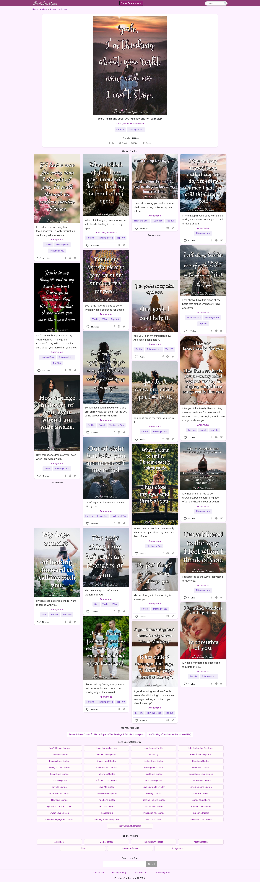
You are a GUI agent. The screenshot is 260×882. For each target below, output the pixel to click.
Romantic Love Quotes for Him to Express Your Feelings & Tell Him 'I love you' (106, 734)
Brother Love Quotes (153, 761)
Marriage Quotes (154, 793)
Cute (44, 614)
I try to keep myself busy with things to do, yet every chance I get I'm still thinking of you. (202, 219)
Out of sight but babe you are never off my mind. (105, 504)
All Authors (59, 842)
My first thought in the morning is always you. (152, 597)
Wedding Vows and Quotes (106, 819)
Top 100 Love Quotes (59, 748)
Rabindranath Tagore (153, 842)
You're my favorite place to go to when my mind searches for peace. (104, 307)
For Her (48, 244)
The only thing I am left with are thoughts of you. (102, 592)
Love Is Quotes (59, 787)
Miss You (67, 614)
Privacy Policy (119, 872)
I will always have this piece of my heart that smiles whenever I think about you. (201, 304)
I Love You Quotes (59, 754)
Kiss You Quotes (59, 780)
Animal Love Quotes (106, 754)
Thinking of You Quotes (154, 813)
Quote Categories (131, 4)
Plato (82, 848)
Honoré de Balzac (130, 848)
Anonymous (57, 239)
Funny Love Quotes (59, 774)
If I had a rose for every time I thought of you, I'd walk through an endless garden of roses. (55, 231)
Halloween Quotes (106, 774)
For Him (120, 129)
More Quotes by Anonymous (130, 123)
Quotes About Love (201, 800)
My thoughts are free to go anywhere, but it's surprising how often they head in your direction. (200, 497)
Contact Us (141, 872)
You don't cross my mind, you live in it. (154, 419)
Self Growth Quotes (153, 806)
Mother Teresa (106, 842)
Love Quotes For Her (153, 748)
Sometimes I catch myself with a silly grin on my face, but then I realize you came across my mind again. (106, 411)
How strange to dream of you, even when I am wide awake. (56, 456)
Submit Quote (163, 872)
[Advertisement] (154, 256)
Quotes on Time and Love (59, 806)
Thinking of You (136, 129)
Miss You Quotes (201, 793)
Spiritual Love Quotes (201, 806)
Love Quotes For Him (106, 748)
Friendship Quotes (200, 767)
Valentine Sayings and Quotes (59, 819)
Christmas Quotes (200, 761)
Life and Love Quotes (106, 780)
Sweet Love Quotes (59, 813)
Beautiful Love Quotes (200, 754)
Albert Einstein (201, 842)
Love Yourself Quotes (59, 793)
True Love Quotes (200, 813)
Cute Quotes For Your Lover (201, 748)
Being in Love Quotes (59, 761)
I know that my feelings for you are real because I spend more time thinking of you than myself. (104, 688)
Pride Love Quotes (106, 800)
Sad (96, 604)
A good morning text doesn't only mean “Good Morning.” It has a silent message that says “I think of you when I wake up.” (154, 697)
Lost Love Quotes (153, 780)
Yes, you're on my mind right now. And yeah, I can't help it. (152, 337)
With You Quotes (153, 819)
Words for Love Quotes (201, 819)
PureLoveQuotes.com (106, 232)
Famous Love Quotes (106, 767)
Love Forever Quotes (201, 780)
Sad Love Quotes (106, 806)
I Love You (157, 220)
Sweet (102, 425)
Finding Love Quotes (153, 767)
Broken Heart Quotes (106, 761)
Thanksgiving (106, 813)
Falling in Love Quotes (59, 767)
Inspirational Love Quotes (200, 774)
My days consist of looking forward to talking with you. (56, 602)
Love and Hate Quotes (106, 793)
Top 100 (121, 237)
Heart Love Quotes (153, 774)
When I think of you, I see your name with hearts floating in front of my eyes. (105, 224)
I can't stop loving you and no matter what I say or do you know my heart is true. (154, 207)
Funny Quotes (62, 244)
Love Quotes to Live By (153, 787)
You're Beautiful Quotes (130, 826)
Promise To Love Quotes (153, 800)
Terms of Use (97, 872)
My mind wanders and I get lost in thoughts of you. (201, 664)
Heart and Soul (141, 220)
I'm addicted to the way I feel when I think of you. (202, 578)
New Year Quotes (59, 800)
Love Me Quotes (106, 787)
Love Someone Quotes (201, 787)
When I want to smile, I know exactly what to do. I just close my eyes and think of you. (154, 532)
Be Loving (153, 754)
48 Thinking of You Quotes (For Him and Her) (170, 734)
